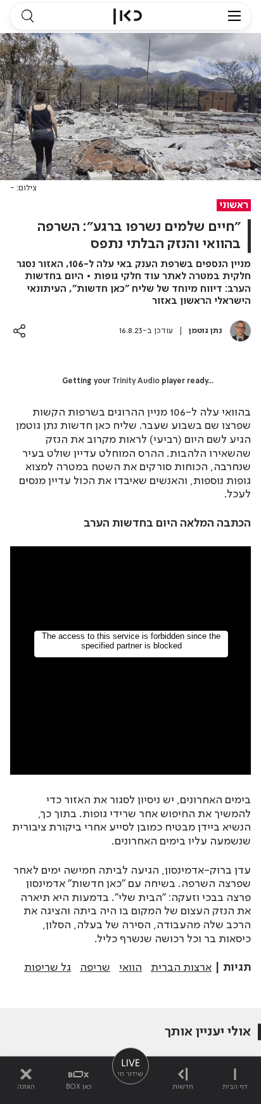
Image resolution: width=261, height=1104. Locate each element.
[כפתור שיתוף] (19, 331)
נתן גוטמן (205, 331)
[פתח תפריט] (234, 16)
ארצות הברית (181, 967)
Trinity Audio (136, 381)
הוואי (130, 967)
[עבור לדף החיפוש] (27, 16)
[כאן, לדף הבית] (127, 16)
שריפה (95, 967)
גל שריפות (47, 967)
